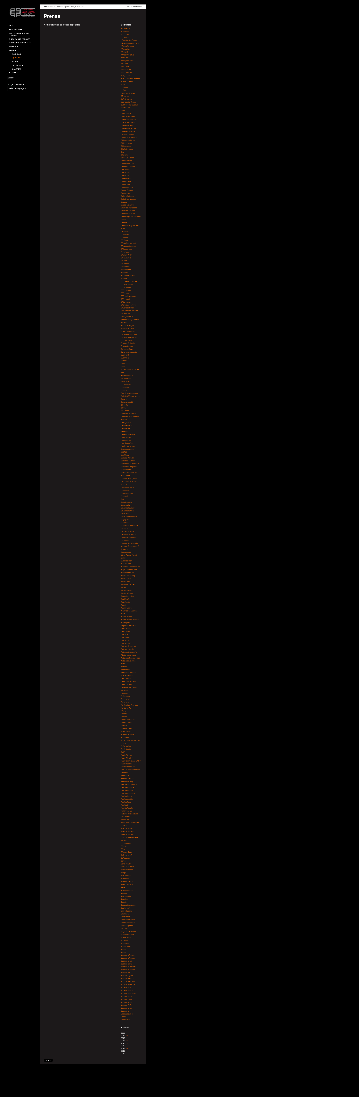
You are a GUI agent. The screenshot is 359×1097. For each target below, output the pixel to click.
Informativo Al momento (130, 464)
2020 (123, 1033)
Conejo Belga (126, 178)
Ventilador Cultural (128, 920)
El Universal (125, 314)
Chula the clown (127, 149)
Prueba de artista (127, 734)
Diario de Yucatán (128, 211)
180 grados (125, 28)
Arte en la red (126, 70)
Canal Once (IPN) (127, 123)
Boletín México (126, 99)
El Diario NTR (126, 255)
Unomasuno (125, 914)
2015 (123, 1046)
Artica (123, 84)
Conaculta (125, 176)
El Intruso (124, 273)
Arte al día (125, 67)
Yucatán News (126, 1002)
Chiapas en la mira (128, 140)
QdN (123, 752)
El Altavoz (125, 240)
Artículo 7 (124, 87)
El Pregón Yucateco (128, 296)
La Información (126, 502)
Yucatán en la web (128, 982)
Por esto (124, 714)
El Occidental (126, 287)
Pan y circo (125, 699)
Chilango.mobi (126, 143)
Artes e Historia (127, 81)
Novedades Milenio (128, 673)
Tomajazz (124, 899)
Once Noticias (126, 679)
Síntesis (124, 846)
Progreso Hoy (126, 729)
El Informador (126, 270)
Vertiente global (127, 926)
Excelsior (124, 361)
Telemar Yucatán (127, 882)
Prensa (18, 58)
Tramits (123, 902)
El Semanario (126, 302)
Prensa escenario (127, 720)
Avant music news (128, 93)
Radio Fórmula (126, 755)
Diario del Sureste (128, 214)
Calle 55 (124, 111)
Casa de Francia (127, 134)
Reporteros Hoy (127, 782)
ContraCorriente (127, 187)
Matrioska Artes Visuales (130, 567)
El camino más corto (128, 243)
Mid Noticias (125, 599)
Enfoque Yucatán (127, 328)
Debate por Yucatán (128, 199)
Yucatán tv (125, 1011)
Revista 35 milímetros (129, 784)
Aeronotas (125, 37)
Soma (123, 861)
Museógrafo (125, 623)
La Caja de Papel (127, 487)
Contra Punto (126, 184)
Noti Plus (124, 634)
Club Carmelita (127, 161)
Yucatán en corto (127, 979)
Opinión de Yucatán (128, 681)
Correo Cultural (127, 190)
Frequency (125, 387)
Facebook (10, 1092)
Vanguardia (125, 917)
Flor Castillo (125, 381)
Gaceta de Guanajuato (129, 393)
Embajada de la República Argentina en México (130, 320)
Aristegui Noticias (127, 61)
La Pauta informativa (129, 517)
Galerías (16, 69)
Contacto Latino (127, 181)
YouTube (20, 1092)
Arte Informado (126, 73)
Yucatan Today (126, 1005)
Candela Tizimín (127, 125)
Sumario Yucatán (127, 867)
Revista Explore (127, 790)
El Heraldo (125, 264)
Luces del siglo (127, 561)
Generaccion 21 (127, 402)
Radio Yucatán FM (128, 764)
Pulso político (126, 746)
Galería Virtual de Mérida (130, 396)
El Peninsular (126, 290)
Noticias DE (125, 640)
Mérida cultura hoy (128, 576)
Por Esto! (124, 717)
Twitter (15, 1092)
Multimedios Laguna (129, 611)
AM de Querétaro (127, 55)
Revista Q (124, 805)
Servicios (13, 47)
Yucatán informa (127, 990)
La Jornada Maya (127, 511)
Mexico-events (126, 590)
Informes (13, 73)
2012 (123, 1054)
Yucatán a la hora (127, 955)
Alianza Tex (125, 49)
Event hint (125, 355)
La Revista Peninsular (129, 526)
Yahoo (123, 949)
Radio (15, 62)
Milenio (124, 605)
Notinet (123, 667)
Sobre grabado (127, 855)
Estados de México (128, 343)
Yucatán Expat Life (128, 984)
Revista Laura (126, 796)
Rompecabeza (126, 811)
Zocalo (123, 1017)
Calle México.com (128, 117)
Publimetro (125, 737)
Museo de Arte (126, 617)
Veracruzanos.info (128, 923)
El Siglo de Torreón (128, 305)
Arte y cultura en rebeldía (130, 78)
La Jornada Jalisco (128, 508)
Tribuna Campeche (128, 905)
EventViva (125, 358)
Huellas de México (128, 446)
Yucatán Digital (127, 976)
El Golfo (124, 261)
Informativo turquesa (129, 467)
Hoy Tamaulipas (127, 443)
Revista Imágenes (128, 793)
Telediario (125, 879)
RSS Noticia (125, 817)
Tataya (123, 873)
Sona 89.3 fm (126, 864)
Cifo (122, 152)
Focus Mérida (126, 384)
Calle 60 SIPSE (127, 114)
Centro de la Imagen (129, 137)
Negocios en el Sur (128, 626)
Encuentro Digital (127, 326)
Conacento (125, 173)
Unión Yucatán (126, 911)
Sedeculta (125, 820)
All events (124, 52)
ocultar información (134, 7)
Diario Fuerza (126, 223)
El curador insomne (128, 246)
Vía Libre (124, 929)
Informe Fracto (126, 470)
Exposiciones (15, 30)
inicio (46, 7)
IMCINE (124, 452)
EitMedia (124, 237)
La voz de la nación (128, 534)
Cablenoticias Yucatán (129, 105)
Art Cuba (124, 64)
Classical (124, 155)
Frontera (124, 390)
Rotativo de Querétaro (129, 814)
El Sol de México (127, 308)
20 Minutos (125, 31)
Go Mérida (125, 411)
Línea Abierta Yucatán (129, 555)
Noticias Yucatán (127, 649)
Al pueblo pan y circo (71, 7)
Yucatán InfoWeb (127, 996)
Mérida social (126, 579)
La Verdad (125, 529)
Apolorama (125, 58)
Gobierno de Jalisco (128, 414)
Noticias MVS (126, 643)
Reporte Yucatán (127, 779)
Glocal (123, 408)
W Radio (124, 940)
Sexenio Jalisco (127, 829)
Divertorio (124, 231)
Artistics (124, 90)
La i (122, 499)
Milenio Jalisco (126, 608)
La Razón (124, 523)
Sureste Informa (127, 870)
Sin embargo (126, 843)
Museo (12, 26)
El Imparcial (125, 267)
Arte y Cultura (126, 75)
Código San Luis (127, 164)
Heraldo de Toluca (128, 434)
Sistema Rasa (126, 852)
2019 (123, 1036)
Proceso (124, 726)
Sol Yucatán (125, 858)
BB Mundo (125, 96)
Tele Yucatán (126, 876)
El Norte (124, 278)
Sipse (123, 849)
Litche (123, 558)
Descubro (124, 202)
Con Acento (125, 170)
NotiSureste (125, 670)
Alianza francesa (127, 46)
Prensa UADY (126, 723)
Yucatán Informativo (128, 993)
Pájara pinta (125, 696)
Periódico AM (126, 708)
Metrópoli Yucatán (128, 584)
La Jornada (125, 505)
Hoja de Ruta (126, 437)
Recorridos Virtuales (20, 43)
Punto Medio (126, 749)
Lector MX (125, 540)
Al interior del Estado (129, 40)
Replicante (125, 776)
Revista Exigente (127, 787)
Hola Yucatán (126, 440)
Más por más (126, 564)
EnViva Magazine (127, 331)
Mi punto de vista (127, 596)
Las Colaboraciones (128, 537)
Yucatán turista (126, 1008)
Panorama (125, 702)
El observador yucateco (130, 281)
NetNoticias (125, 629)
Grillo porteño (126, 423)
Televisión (17, 65)
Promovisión (126, 732)
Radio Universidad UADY (131, 761)
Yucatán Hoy (126, 987)
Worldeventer (126, 946)
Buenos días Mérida (128, 102)
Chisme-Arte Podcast (19, 39)
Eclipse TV (125, 234)
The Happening (127, 890)
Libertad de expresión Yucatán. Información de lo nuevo (130, 546)
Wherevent (125, 943)
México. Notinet (127, 593)
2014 (123, 1049)
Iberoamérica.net (127, 449)
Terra (123, 887)
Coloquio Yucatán (128, 167)
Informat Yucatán (127, 458)
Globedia (124, 405)
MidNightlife (125, 602)
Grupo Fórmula (127, 426)
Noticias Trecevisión (128, 646)
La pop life (125, 520)
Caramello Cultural (128, 131)
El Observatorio (127, 284)
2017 (123, 1041)
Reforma (124, 773)
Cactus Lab (125, 108)
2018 (123, 1038)
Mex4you (124, 587)
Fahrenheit (125, 364)
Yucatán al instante (128, 967)
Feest (123, 367)
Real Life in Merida (128, 767)
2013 (123, 1051)
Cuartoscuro (125, 193)
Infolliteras (125, 455)
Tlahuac (124, 893)
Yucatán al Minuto (128, 970)
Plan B (123, 711)
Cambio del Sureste (128, 120)
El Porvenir (125, 293)
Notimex (124, 664)
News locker (125, 631)
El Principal (125, 299)
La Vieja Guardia (127, 531)
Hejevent (124, 431)
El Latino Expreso (127, 276)
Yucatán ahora (126, 964)
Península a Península (129, 705)
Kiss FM (124, 484)
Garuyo (124, 399)
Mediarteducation (127, 573)
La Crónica (125, 490)
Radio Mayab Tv (127, 758)
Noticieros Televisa (128, 661)
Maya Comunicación (129, 570)
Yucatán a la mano (128, 958)
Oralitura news (126, 684)
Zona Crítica (125, 1020)
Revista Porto (126, 802)
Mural (123, 614)
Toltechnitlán (126, 896)
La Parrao (125, 514)
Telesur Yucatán (127, 884)
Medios (12, 50)
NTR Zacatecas (127, 676)
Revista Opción (127, 799)
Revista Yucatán (127, 808)
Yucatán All (125, 973)
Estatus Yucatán (127, 346)
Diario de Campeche (129, 208)
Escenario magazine (129, 334)
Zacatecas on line (127, 1014)
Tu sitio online (126, 908)
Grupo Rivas (126, 428)
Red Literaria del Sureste (130, 770)
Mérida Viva (125, 581)
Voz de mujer (126, 937)
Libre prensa (126, 552)
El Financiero (126, 258)
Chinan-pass (126, 146)
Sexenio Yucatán (127, 832)
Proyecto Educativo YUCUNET (19, 34)
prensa (59, 7)
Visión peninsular (127, 934)
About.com (125, 34)
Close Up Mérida (127, 158)
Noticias (16, 54)
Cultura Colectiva (127, 196)
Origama (124, 693)
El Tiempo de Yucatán (129, 311)
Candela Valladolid (128, 128)
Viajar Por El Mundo (128, 932)
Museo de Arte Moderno (130, 620)
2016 (82, 7)
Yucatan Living (126, 999)
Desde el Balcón (127, 205)
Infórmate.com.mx (127, 461)
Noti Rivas (125, 637)
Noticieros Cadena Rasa (130, 658)
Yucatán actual (126, 961)
